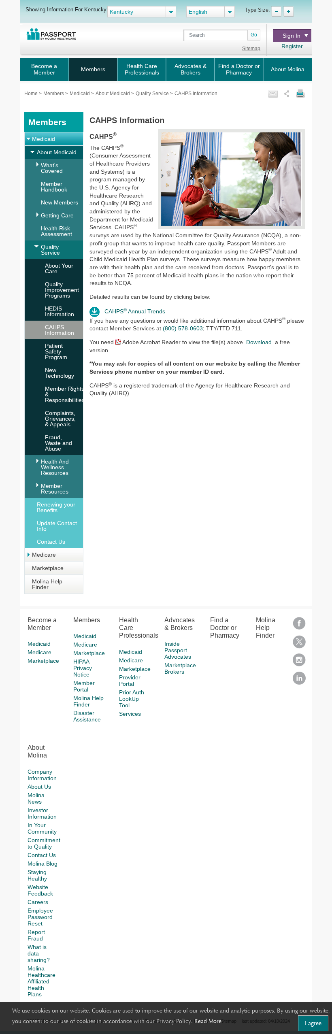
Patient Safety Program (56, 351)
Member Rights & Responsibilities (65, 394)
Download (259, 342)
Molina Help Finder (47, 584)
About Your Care (59, 268)
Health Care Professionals (142, 69)
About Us (39, 786)
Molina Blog (42, 863)
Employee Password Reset (40, 917)
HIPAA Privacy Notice (82, 668)
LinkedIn (299, 681)
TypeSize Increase (288, 11)
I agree (313, 1023)
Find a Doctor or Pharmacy (239, 69)
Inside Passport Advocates (177, 650)
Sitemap (251, 48)
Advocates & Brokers (190, 69)
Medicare (44, 554)
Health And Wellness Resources (55, 467)
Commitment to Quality (44, 843)
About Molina (287, 69)
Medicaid (80, 93)
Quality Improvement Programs (62, 290)
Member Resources (54, 489)
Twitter (299, 644)
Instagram (299, 662)
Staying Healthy (37, 875)
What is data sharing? (39, 953)
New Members (59, 202)
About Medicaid (113, 93)
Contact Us (51, 541)
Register (292, 46)
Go (254, 35)
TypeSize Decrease (276, 11)
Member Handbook (54, 187)
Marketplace (48, 568)
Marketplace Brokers (180, 668)
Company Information (42, 774)
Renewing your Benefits (56, 507)
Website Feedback (40, 890)
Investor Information (42, 813)
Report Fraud (36, 935)
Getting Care (57, 215)
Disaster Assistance (87, 716)
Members (93, 69)
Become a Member (44, 69)
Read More (207, 1021)
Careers (38, 902)
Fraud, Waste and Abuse (58, 443)
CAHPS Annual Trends (136, 311)
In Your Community (42, 828)
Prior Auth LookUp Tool (131, 698)
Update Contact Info (57, 526)
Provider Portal (129, 680)
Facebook (299, 626)
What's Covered (52, 168)
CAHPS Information (59, 330)
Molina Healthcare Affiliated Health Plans (41, 981)
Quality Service (153, 93)
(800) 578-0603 (183, 328)
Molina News (36, 798)
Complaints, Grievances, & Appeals (60, 419)
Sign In (291, 35)
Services (130, 714)
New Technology (59, 373)
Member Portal (84, 686)
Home (31, 93)
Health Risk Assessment (56, 231)
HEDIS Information (59, 311)
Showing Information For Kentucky (66, 9)
